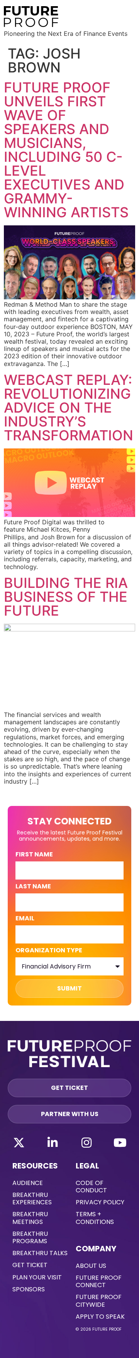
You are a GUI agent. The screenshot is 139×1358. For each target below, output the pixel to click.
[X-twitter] (19, 1142)
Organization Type (48, 951)
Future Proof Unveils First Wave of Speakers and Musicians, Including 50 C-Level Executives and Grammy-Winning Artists (66, 150)
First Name (34, 855)
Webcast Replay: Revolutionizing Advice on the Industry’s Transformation (68, 407)
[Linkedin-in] (52, 1142)
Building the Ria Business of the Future (66, 596)
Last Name (33, 887)
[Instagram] (86, 1142)
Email (24, 919)
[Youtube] (120, 1142)
